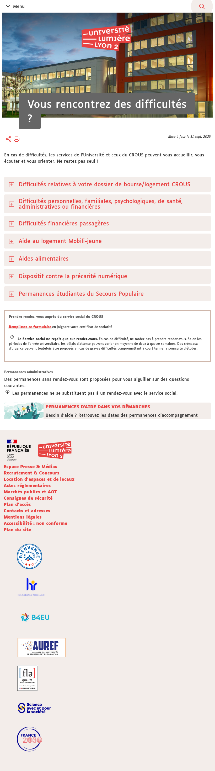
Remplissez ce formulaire (30, 327)
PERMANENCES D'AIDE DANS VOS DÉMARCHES (98, 407)
